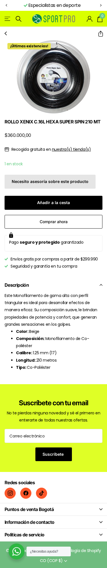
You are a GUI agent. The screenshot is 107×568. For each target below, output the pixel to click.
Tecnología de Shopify (80, 550)
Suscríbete (54, 454)
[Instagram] (10, 493)
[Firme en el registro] (90, 19)
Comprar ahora (54, 221)
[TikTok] (41, 493)
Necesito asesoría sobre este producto (50, 181)
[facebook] (25, 493)
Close (53, 509)
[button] (6, 5)
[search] (18, 19)
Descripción (17, 285)
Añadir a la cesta (53, 202)
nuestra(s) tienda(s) (71, 149)
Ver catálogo (8, 19)
